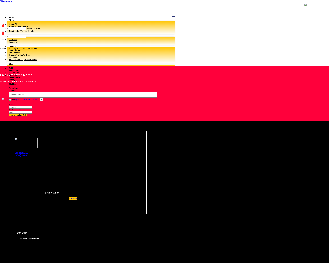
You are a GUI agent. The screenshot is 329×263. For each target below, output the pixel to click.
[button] (3, 25)
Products (13, 42)
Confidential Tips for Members (22, 31)
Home (11, 18)
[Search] (3, 31)
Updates (12, 90)
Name (12, 105)
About (11, 20)
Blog (11, 64)
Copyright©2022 (21, 153)
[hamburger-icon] (173, 16)
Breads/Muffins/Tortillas (19, 55)
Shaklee (12, 84)
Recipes (12, 46)
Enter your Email (16, 110)
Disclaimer (19, 154)
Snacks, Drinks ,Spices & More (23, 60)
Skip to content (6, 1)
